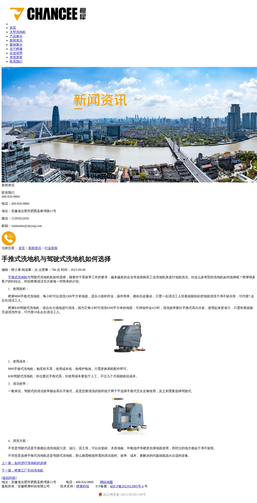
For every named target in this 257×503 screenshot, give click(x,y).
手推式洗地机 (17, 277)
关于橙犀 (16, 49)
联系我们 (16, 61)
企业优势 (16, 53)
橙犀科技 (82, 486)
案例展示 (16, 44)
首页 (13, 27)
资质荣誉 (16, 57)
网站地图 (106, 482)
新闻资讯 (16, 40)
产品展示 (16, 36)
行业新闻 (51, 248)
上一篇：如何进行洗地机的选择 (24, 463)
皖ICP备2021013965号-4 (127, 486)
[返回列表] (9, 478)
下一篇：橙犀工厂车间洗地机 (22, 470)
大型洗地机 (18, 32)
